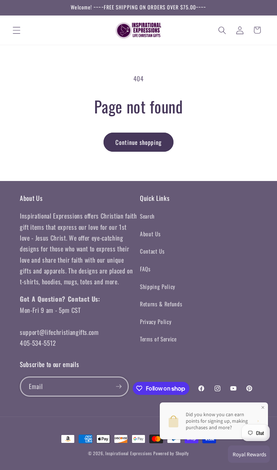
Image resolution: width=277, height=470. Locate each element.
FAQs (145, 269)
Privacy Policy (155, 321)
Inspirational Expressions (128, 453)
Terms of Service (158, 339)
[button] (16, 30)
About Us (150, 234)
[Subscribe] (118, 386)
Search (147, 216)
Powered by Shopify (171, 453)
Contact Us (152, 251)
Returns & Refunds (161, 304)
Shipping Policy (157, 286)
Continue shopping (138, 142)
